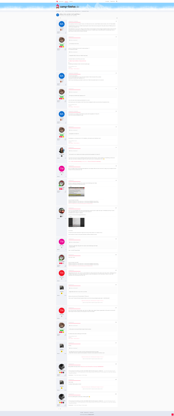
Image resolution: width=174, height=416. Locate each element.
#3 (116, 73)
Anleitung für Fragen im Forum (97, 300)
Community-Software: (87, 414)
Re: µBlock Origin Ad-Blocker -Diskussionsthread (77, 60)
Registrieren (112, 1)
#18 (116, 363)
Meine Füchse (70, 203)
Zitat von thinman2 (73, 288)
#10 (116, 207)
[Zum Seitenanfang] (173, 415)
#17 (116, 342)
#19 (116, 379)
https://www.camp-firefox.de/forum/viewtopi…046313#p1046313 (92, 366)
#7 (116, 147)
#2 (116, 36)
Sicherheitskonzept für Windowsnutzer (86, 203)
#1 (116, 21)
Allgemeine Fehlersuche (86, 300)
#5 (116, 111)
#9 (116, 180)
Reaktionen (58, 31)
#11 (116, 238)
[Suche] (117, 1)
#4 (116, 88)
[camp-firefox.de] (87, 6)
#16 (116, 322)
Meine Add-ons (76, 68)
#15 (116, 307)
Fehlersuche (76, 203)
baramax (62, 15)
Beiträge (58, 49)
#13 (116, 270)
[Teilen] (117, 18)
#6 (116, 126)
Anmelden (107, 1)
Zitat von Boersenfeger (74, 242)
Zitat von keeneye (73, 348)
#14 (116, 284)
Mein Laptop (70, 68)
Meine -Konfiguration (77, 161)
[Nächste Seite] (60, 18)
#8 (116, 165)
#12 (116, 254)
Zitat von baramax (73, 40)
